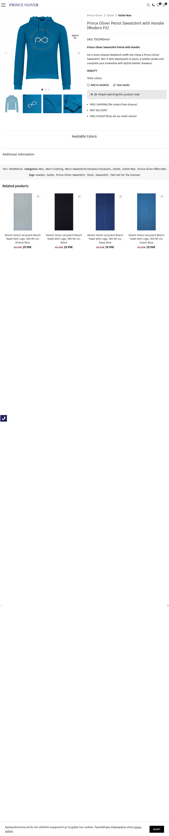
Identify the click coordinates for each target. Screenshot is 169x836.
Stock (90, 175)
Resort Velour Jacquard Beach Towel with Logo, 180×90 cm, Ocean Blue (146, 239)
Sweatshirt (102, 175)
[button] (5, 53)
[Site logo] (24, 4)
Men (41, 169)
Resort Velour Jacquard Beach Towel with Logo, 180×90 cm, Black (64, 239)
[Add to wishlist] (38, 196)
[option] (42, 89)
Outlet (110, 15)
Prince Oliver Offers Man (151, 169)
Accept (156, 829)
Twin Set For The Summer (125, 175)
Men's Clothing (54, 169)
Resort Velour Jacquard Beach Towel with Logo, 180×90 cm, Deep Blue (105, 239)
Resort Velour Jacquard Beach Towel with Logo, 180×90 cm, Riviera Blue (23, 239)
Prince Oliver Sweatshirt (70, 175)
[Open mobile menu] (4, 5)
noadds (40, 175)
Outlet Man (124, 15)
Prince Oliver (94, 15)
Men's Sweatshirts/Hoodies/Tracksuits (88, 169)
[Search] (149, 5)
